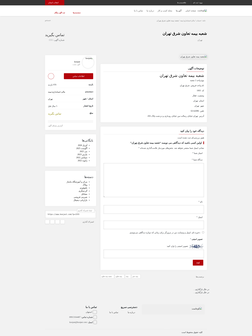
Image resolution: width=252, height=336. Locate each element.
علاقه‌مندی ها (182, 2)
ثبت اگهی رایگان (56, 11)
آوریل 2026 (82, 142)
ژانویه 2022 (82, 158)
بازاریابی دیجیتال (80, 197)
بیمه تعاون (119, 273)
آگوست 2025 (81, 145)
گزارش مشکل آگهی (55, 123)
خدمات (198, 18)
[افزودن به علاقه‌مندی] (51, 73)
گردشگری (83, 188)
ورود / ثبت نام (198, 2)
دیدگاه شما (197, 157)
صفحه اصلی (190, 9)
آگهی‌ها (179, 9)
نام (200, 199)
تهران (199, 37)
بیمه (127, 273)
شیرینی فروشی (80, 194)
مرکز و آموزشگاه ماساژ (77, 179)
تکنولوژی (83, 185)
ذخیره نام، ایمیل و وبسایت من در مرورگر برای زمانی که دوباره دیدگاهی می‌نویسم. (164, 230)
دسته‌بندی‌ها (68, 11)
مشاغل (84, 191)
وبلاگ (85, 182)
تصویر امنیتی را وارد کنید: (177, 243)
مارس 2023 (82, 151)
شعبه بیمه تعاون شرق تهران (185, 31)
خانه (204, 18)
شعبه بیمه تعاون (106, 273)
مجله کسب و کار (165, 9)
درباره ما (150, 9)
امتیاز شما (197, 150)
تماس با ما (138, 9)
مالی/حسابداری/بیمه (187, 18)
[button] (153, 65)
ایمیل (199, 214)
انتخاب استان (53, 2)
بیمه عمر (135, 273)
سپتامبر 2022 (81, 155)
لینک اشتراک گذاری (85, 208)
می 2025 (83, 148)
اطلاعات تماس (78, 73)
